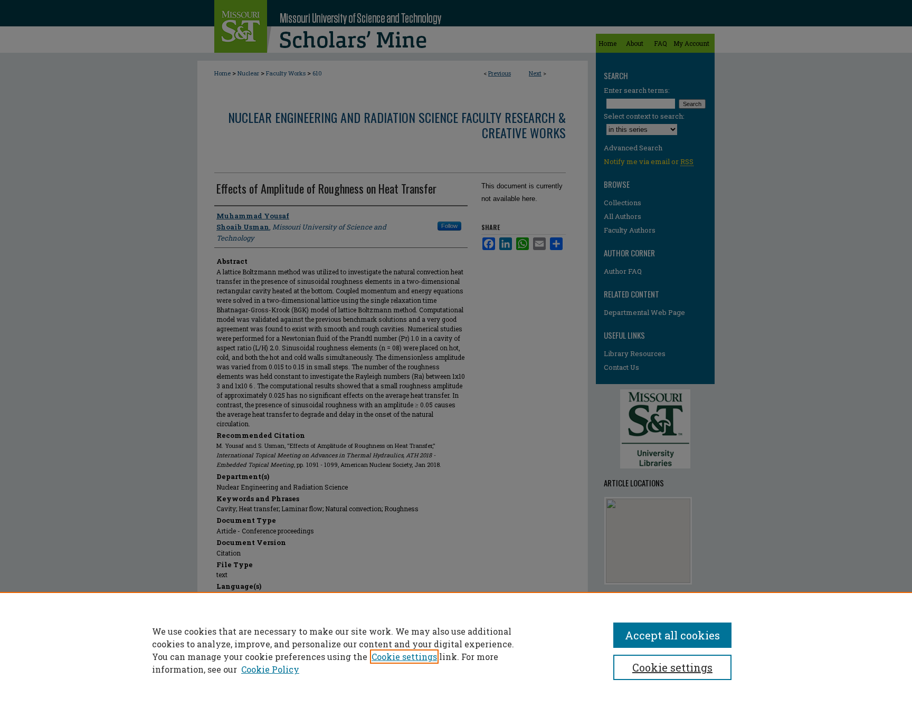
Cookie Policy (270, 669)
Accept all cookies (672, 635)
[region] (456, 650)
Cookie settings (404, 656)
